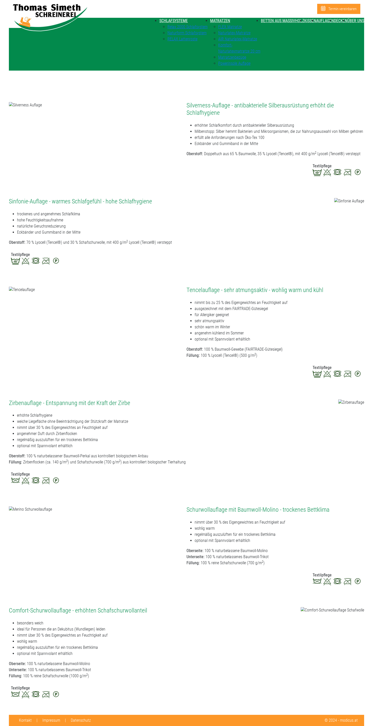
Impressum (51, 720)
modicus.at (349, 720)
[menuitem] (173, 20)
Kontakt (25, 720)
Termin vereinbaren (342, 9)
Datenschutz (81, 720)
